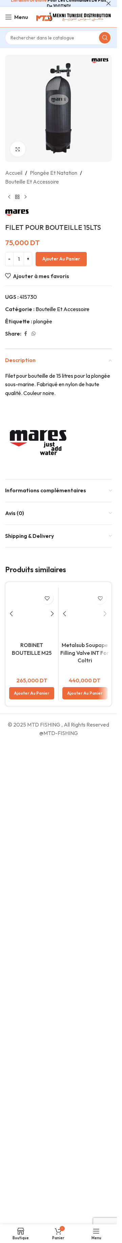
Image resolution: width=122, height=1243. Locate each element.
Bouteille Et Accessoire (32, 181)
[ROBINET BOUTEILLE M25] (32, 844)
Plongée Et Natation (53, 172)
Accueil (13, 172)
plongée (42, 321)
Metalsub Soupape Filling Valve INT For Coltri (84, 653)
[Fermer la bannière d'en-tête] (108, 3)
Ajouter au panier (61, 258)
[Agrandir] (17, 149)
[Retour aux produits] (17, 197)
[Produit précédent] (9, 197)
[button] (31, 1153)
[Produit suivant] (25, 197)
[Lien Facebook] (25, 333)
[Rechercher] (104, 38)
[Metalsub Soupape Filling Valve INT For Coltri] (85, 613)
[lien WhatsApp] (33, 333)
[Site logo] (73, 16)
